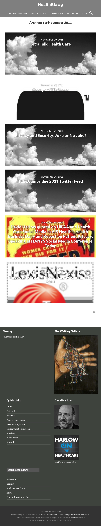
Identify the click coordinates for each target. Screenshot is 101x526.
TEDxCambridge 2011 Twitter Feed (50, 181)
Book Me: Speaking (16, 488)
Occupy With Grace (50, 89)
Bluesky (20, 337)
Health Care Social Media (18, 429)
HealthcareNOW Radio (65, 462)
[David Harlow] (66, 428)
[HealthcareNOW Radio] (66, 459)
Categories (12, 411)
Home (9, 407)
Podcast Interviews (16, 420)
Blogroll (10, 442)
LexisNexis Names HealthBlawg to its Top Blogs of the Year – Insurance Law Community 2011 (50, 277)
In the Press (12, 438)
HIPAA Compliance (16, 424)
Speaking (11, 433)
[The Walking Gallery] (76, 393)
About (9, 493)
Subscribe (11, 479)
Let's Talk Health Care (50, 44)
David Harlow (79, 517)
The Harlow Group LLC (18, 497)
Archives (11, 415)
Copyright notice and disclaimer (75, 514)
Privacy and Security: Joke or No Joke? (50, 135)
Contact (10, 484)
